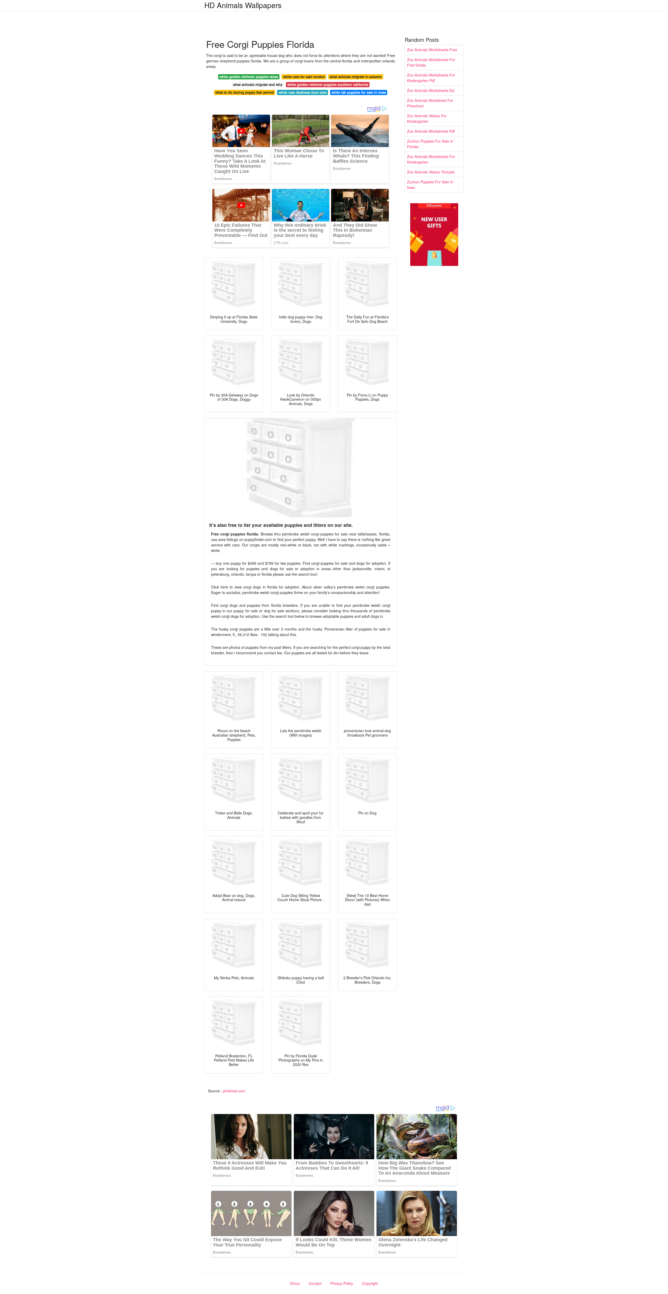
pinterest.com (234, 1090)
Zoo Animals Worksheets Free (432, 49)
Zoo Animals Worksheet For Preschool (430, 103)
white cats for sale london (304, 76)
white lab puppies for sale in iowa (358, 92)
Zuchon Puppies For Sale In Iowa (430, 184)
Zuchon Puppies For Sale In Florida (430, 143)
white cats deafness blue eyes (303, 92)
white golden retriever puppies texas (248, 76)
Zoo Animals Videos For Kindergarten (427, 118)
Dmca (295, 1283)
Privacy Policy (341, 1283)
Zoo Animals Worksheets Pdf (431, 131)
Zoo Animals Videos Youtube (431, 171)
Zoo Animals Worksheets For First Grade (431, 62)
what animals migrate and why (257, 84)
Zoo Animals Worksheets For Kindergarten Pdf (431, 77)
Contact (315, 1283)
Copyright (370, 1283)
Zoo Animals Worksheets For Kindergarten (431, 159)
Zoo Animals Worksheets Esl (430, 90)
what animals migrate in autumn (356, 76)
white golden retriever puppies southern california (327, 84)
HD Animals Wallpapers (243, 5)
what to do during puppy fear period (244, 92)
